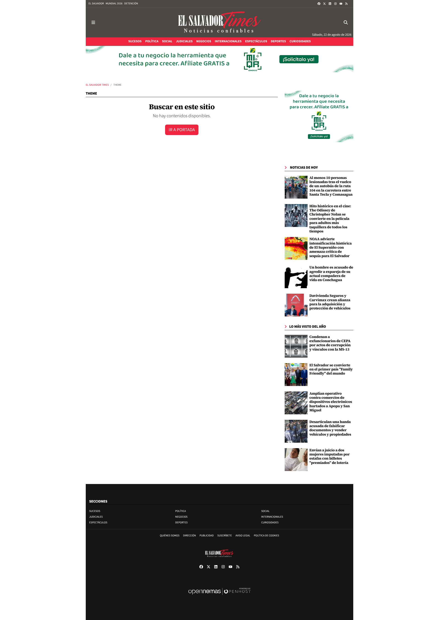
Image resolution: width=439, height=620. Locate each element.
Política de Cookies (266, 536)
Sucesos (94, 511)
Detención (131, 3)
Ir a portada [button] (182, 130)
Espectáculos (98, 522)
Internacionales (272, 517)
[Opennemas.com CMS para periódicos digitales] (219, 596)
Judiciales (96, 517)
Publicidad (207, 536)
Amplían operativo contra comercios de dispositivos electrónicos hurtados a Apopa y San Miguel (330, 402)
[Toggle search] (346, 22)
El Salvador (96, 3)
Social (265, 511)
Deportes (181, 522)
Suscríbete (224, 536)
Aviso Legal (243, 536)
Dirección (189, 536)
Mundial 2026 (114, 3)
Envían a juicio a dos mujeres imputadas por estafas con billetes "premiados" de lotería (329, 456)
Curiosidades (269, 522)
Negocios (181, 517)
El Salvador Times (97, 85)
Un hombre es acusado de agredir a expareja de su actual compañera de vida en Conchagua (331, 273)
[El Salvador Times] (219, 22)
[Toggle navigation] (93, 22)
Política (180, 511)
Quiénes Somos (169, 536)
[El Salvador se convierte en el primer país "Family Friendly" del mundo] (296, 374)
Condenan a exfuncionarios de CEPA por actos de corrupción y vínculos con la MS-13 (330, 343)
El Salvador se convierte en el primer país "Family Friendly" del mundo (331, 369)
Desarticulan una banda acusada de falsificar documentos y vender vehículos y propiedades (330, 428)
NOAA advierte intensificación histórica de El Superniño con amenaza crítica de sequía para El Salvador (330, 247)
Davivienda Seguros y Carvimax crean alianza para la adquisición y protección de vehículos (329, 302)
